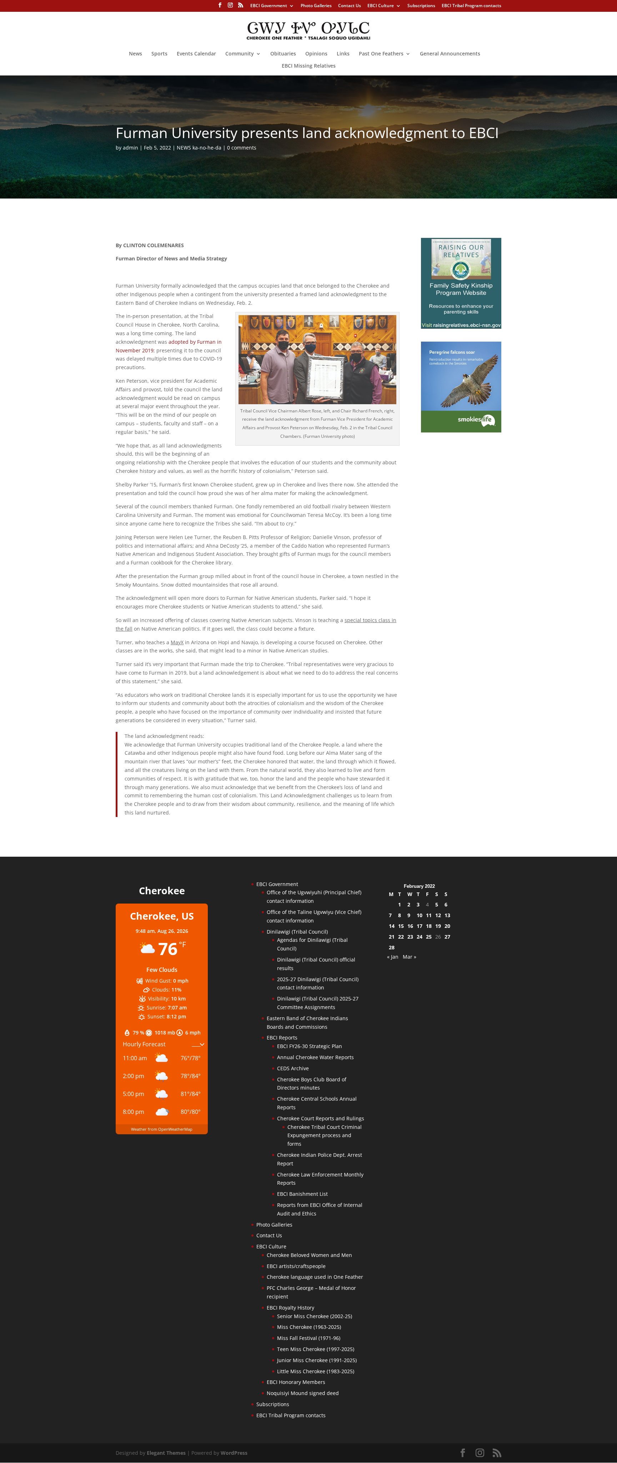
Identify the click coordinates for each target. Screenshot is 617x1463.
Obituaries (283, 54)
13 (447, 915)
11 (429, 915)
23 (410, 936)
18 (429, 926)
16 (410, 926)
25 (429, 936)
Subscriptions (421, 6)
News (135, 54)
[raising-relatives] (461, 326)
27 (447, 936)
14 (392, 926)
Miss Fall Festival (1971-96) (308, 1338)
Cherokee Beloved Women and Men (309, 1255)
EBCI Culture (380, 6)
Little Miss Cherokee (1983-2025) (315, 1371)
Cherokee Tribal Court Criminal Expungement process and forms (324, 1136)
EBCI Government (268, 6)
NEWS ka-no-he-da (199, 147)
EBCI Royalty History (290, 1307)
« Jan (392, 956)
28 (392, 947)
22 (401, 936)
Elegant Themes (166, 1452)
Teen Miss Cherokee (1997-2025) (315, 1349)
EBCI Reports (282, 1037)
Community (239, 54)
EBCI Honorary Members (296, 1382)
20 (447, 926)
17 (419, 926)
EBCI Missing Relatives (309, 66)
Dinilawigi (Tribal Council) (297, 931)
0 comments (241, 147)
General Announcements (450, 54)
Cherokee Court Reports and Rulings (320, 1118)
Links (343, 54)
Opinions (316, 54)
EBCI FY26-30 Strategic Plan (309, 1046)
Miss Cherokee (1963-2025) (309, 1326)
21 (392, 936)
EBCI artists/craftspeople (296, 1266)
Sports (159, 54)
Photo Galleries (316, 6)
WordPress (234, 1452)
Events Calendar (196, 54)
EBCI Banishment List (302, 1193)
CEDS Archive (293, 1068)
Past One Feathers (381, 54)
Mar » (409, 956)
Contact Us (349, 6)
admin (130, 147)
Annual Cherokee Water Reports (315, 1057)
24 (419, 936)
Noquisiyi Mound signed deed (303, 1393)
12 (438, 915)
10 (419, 915)
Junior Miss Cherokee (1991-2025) (317, 1360)
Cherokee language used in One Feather (315, 1276)
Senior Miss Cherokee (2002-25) (314, 1316)
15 (401, 926)
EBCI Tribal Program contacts (471, 6)
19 (438, 926)
